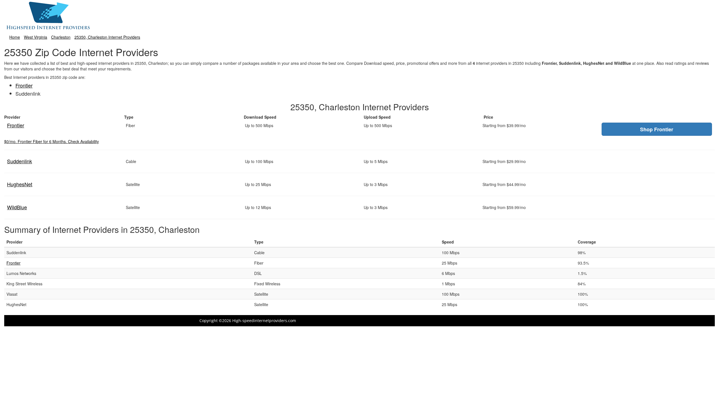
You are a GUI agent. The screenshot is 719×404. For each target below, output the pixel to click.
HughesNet (19, 184)
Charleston (60, 37)
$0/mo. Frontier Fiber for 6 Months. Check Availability (51, 141)
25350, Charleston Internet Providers (107, 37)
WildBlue (17, 207)
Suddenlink (19, 161)
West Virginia (35, 37)
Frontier (24, 85)
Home (14, 37)
